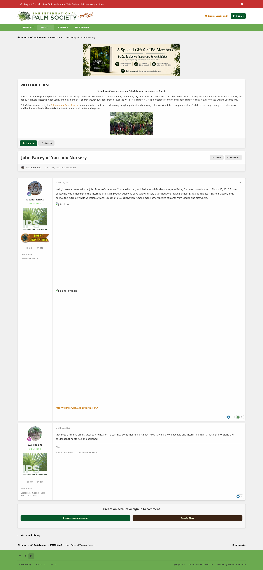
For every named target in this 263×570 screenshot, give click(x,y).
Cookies (52, 564)
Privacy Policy (25, 564)
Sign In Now (187, 518)
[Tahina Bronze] (35, 234)
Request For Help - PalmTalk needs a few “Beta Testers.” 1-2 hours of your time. (64, 4)
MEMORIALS (69, 167)
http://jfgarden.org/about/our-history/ (77, 407)
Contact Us (40, 564)
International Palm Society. (64, 105)
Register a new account (75, 518)
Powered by (231, 564)
